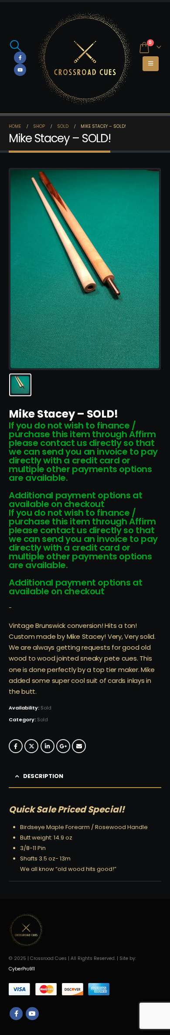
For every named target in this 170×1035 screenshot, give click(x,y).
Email (79, 746)
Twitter (31, 746)
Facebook (16, 746)
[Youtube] (20, 70)
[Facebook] (20, 57)
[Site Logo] (85, 58)
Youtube (32, 1013)
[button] (15, 45)
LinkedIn (47, 746)
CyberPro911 (22, 969)
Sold (42, 719)
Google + (63, 746)
